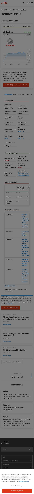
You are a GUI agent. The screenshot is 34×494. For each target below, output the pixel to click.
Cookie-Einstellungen (17, 486)
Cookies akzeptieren (17, 490)
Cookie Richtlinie (24, 481)
